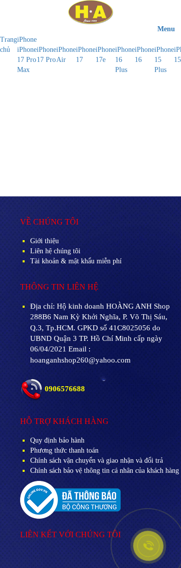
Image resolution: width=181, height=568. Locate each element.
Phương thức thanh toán (64, 450)
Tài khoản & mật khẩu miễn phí (76, 261)
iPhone (27, 39)
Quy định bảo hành (57, 440)
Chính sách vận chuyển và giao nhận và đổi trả (96, 460)
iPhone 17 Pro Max (27, 60)
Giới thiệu (44, 241)
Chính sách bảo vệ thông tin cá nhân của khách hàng (104, 470)
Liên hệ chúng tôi (55, 251)
